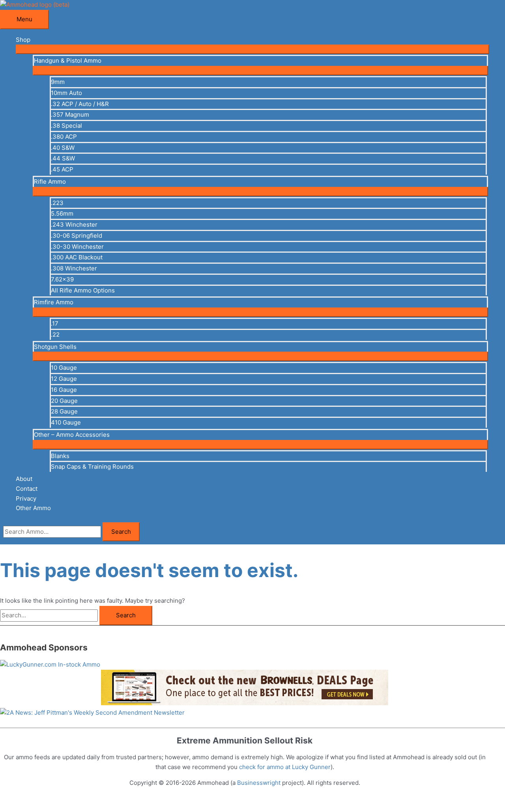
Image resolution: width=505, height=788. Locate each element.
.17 (54, 323)
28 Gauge (64, 411)
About (24, 478)
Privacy (26, 498)
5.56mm (62, 213)
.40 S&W (63, 147)
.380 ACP (64, 136)
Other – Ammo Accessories (72, 434)
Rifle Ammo (50, 181)
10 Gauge (64, 367)
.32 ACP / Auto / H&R (80, 104)
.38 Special (66, 125)
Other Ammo (33, 508)
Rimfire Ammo (53, 302)
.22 (55, 334)
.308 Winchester (74, 268)
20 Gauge (64, 400)
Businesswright (259, 782)
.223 (57, 203)
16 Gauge (64, 389)
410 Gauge (66, 422)
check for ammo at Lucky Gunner (285, 767)
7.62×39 (62, 279)
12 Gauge (64, 378)
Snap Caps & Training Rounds (92, 466)
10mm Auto (66, 93)
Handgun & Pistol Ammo (67, 60)
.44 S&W (63, 158)
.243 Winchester (74, 224)
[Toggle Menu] (252, 49)
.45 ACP (62, 169)
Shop (23, 39)
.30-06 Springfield (76, 235)
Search (121, 531)
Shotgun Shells (55, 346)
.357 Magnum (70, 114)
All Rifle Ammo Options (83, 290)
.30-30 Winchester (77, 246)
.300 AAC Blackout (77, 257)
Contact (26, 488)
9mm (58, 82)
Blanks (60, 456)
